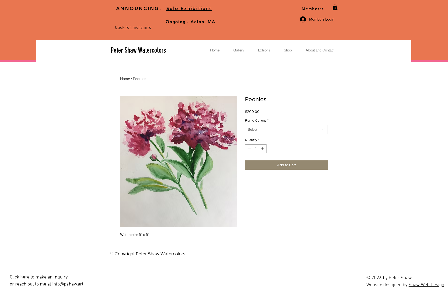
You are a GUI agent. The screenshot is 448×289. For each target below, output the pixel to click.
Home (125, 79)
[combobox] (286, 129)
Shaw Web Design (426, 285)
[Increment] (263, 148)
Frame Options (257, 120)
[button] (335, 7)
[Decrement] (249, 148)
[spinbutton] (256, 148)
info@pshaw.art (67, 284)
